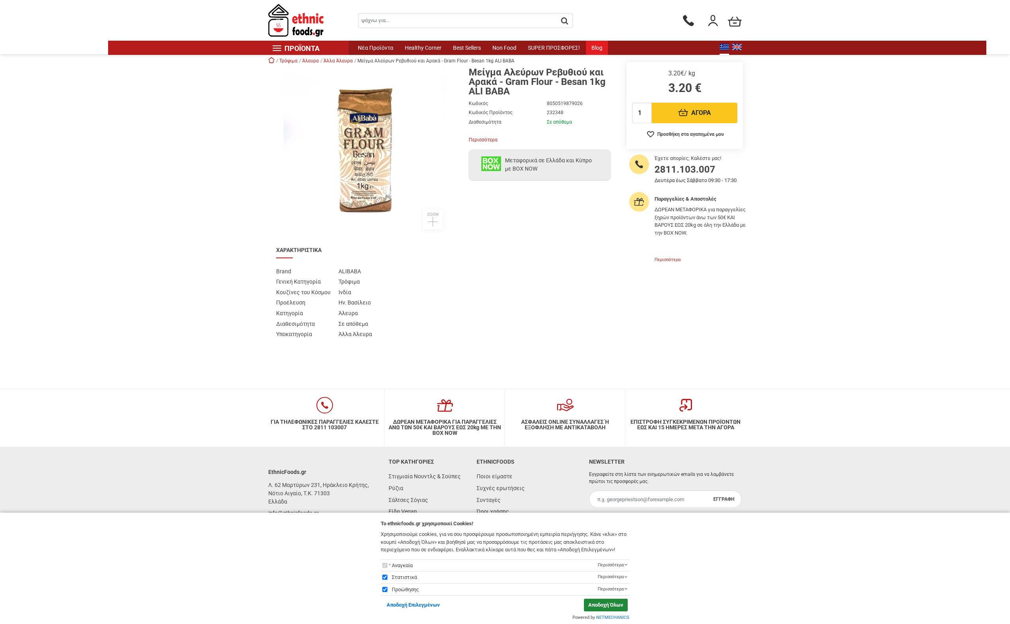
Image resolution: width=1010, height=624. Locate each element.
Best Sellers (467, 48)
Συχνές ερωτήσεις (501, 488)
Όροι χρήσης (493, 511)
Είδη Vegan (403, 511)
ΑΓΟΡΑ (701, 113)
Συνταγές (489, 500)
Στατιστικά (404, 577)
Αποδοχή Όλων (605, 605)
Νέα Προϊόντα (375, 48)
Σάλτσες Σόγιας (408, 500)
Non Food (504, 48)
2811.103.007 (685, 169)
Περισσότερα (483, 140)
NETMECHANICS (612, 617)
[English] (737, 48)
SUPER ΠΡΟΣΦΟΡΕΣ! (554, 48)
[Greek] (724, 48)
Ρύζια (396, 488)
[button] (364, 148)
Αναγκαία (402, 565)
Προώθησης (405, 589)
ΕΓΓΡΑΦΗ (723, 499)
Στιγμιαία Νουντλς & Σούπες (425, 476)
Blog (596, 48)
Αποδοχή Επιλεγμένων (413, 605)
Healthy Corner (423, 48)
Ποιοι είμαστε (494, 476)
